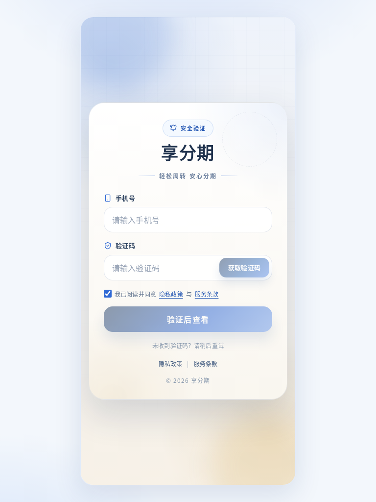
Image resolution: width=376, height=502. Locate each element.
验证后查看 (188, 319)
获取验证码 (244, 267)
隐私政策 (171, 294)
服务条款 (207, 294)
